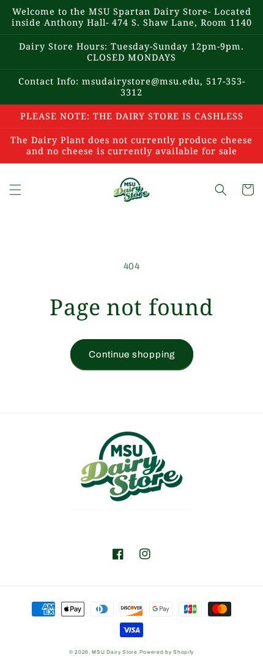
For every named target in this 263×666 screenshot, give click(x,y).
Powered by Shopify (166, 652)
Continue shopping (132, 354)
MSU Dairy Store (115, 652)
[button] (15, 189)
